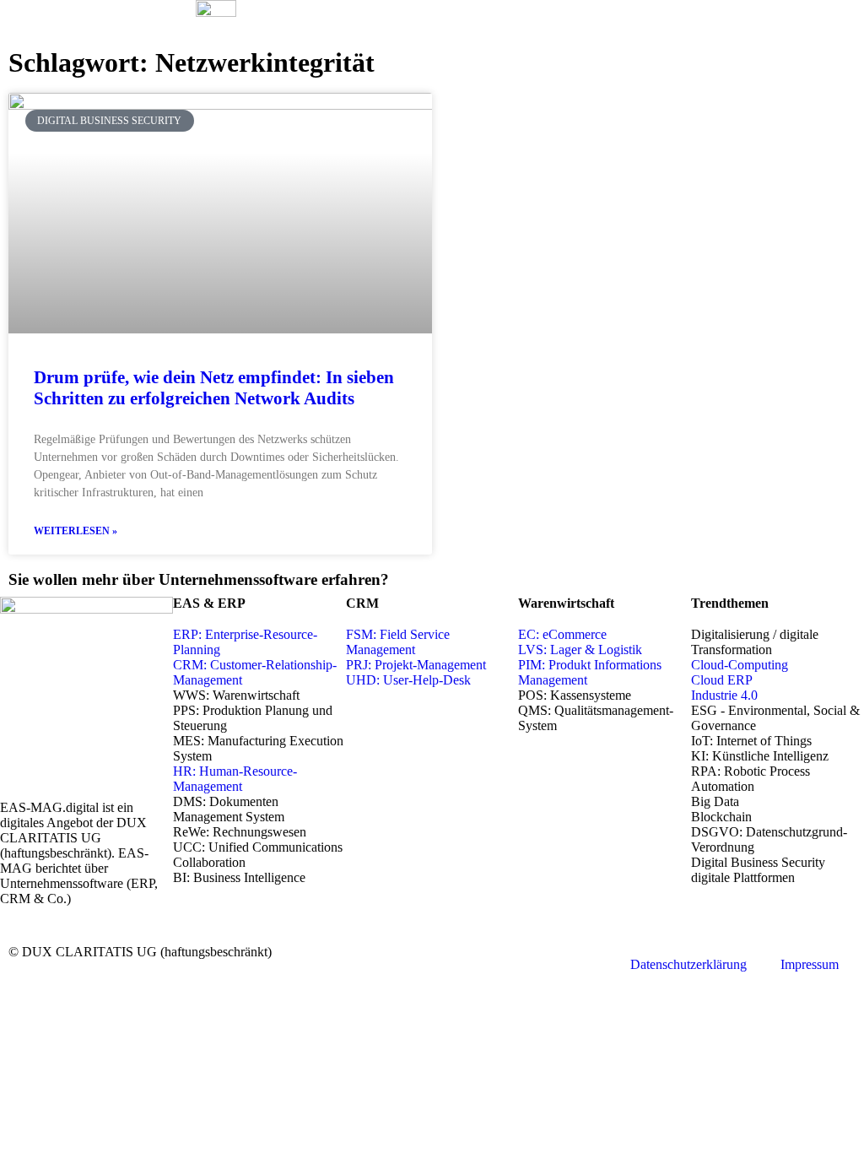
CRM (362, 603)
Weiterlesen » (75, 531)
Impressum (809, 964)
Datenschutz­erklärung (688, 964)
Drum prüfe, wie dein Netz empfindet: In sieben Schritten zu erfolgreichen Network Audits (214, 388)
